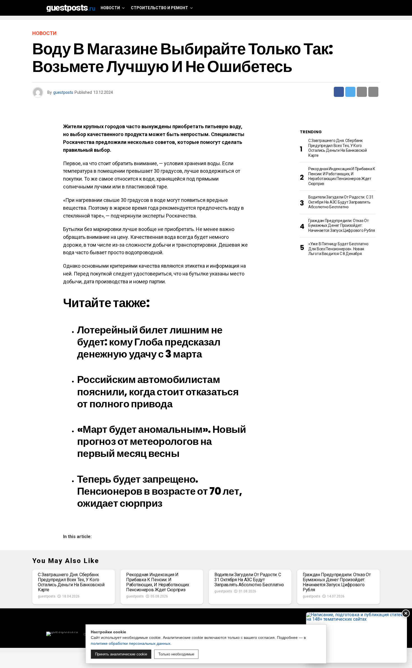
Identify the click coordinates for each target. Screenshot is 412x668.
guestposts (63, 92)
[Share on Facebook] (339, 92)
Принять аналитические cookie (121, 654)
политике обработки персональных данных (130, 643)
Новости (110, 8)
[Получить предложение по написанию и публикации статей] (356, 638)
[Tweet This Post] (350, 92)
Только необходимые (176, 654)
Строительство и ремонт (159, 8)
